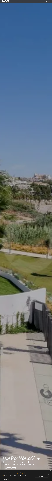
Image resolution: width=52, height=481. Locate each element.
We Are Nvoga (41, 1)
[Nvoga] (5, 1)
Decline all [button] (41, 476)
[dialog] (26, 475)
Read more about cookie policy (20, 473)
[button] (18, 479)
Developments (32, 1)
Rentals (24, 1)
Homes (18, 1)
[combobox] (50, 470)
